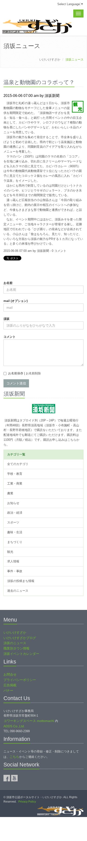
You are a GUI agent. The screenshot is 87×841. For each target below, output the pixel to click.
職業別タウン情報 (16, 648)
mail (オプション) (15, 301)
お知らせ (13, 503)
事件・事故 (14, 571)
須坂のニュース (14, 643)
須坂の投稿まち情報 (20, 581)
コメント (9, 336)
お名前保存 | (24, 373)
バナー (8, 690)
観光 (10, 552)
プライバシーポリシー (19, 680)
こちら (14, 757)
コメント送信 (16, 383)
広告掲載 (9, 685)
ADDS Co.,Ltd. (14, 726)
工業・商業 (14, 483)
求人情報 (13, 561)
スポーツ (13, 522)
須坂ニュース (21, 45)
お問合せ (9, 674)
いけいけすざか (49, 59)
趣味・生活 (14, 532)
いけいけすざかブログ (19, 638)
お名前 (8, 283)
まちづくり (14, 542)
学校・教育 (14, 473)
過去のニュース (17, 590)
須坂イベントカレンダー (21, 654)
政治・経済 (14, 512)
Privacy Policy (27, 801)
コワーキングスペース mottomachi (28, 721)
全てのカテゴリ (17, 464)
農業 (10, 493)
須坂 (6, 319)
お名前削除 (33, 373)
